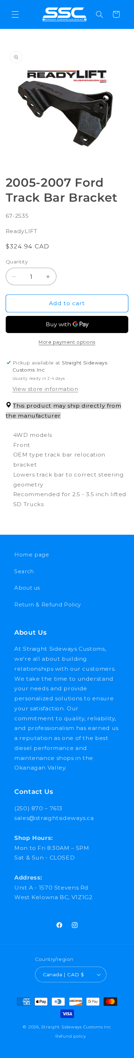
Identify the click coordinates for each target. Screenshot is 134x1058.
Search (24, 571)
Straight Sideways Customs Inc (76, 1026)
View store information (45, 389)
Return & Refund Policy (47, 604)
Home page (31, 554)
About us (27, 588)
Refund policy (70, 1036)
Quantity (17, 261)
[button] (15, 14)
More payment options (67, 342)
